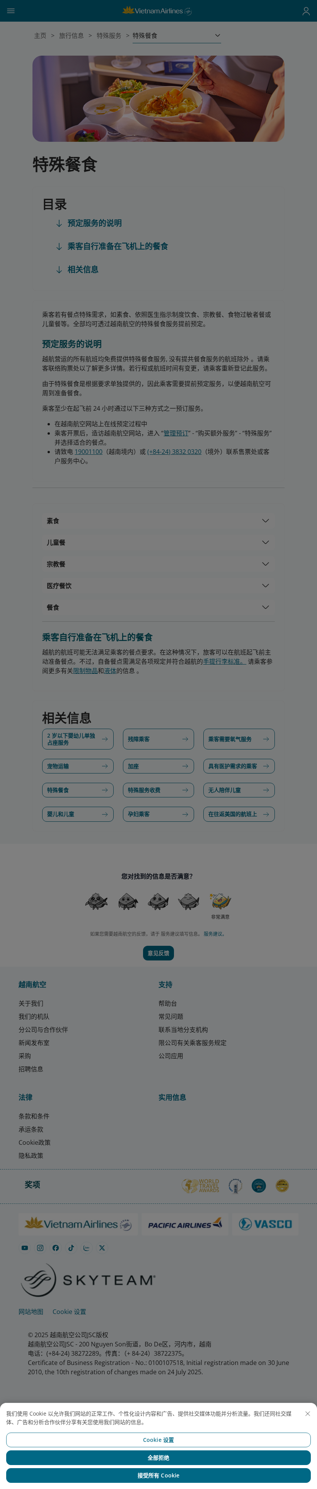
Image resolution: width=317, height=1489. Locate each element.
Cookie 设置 (158, 1439)
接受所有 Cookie (159, 1475)
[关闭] (308, 1414)
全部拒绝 (159, 1457)
